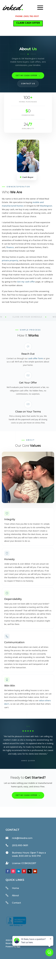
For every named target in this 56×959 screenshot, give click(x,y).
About (15, 895)
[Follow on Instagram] (13, 871)
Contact (16, 902)
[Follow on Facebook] (8, 871)
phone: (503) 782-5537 (27, 16)
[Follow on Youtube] (35, 871)
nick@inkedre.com (22, 838)
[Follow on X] (29, 871)
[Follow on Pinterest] (24, 871)
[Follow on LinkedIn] (18, 871)
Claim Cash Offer (28, 22)
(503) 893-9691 (20, 845)
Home (15, 888)
